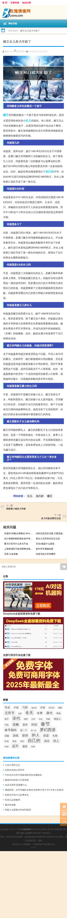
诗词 (6, 746)
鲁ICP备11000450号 (42, 833)
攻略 (15, 724)
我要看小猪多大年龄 (16, 508)
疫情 (25, 735)
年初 (40, 719)
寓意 (26, 719)
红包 (7, 741)
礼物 (55, 735)
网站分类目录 (47, 829)
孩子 (7, 718)
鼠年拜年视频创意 (44, 548)
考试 (22, 741)
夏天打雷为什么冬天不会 (16, 543)
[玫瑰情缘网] (33, 12)
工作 (33, 719)
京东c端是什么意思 (45, 543)
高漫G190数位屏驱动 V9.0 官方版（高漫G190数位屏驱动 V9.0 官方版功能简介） (19, 533)
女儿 (28, 120)
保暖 (60, 707)
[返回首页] (63, 806)
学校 (58, 713)
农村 (20, 713)
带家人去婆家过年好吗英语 (18, 809)
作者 (42, 707)
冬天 (29, 712)
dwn (11, 51)
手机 (7, 724)
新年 (25, 724)
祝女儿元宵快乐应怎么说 (48, 538)
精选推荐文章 (60, 829)
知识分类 (26, 2)
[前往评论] (63, 814)
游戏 (15, 735)
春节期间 (11, 730)
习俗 (25, 707)
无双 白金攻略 (11, 553)
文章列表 (14, 2)
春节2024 (13, 30)
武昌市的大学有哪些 (45, 553)
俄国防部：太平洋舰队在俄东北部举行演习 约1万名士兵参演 (34, 789)
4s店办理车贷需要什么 (16, 784)
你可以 (51, 707)
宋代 (16, 718)
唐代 (49, 713)
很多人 (57, 718)
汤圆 (7, 735)
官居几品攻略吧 (12, 799)
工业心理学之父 (12, 764)
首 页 (4, 2)
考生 (14, 741)
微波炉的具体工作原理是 (17, 779)
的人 (36, 735)
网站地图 (20, 833)
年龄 (48, 719)
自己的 (49, 171)
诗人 (56, 741)
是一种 (33, 730)
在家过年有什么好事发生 (17, 794)
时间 (34, 724)
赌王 (6, 115)
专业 (7, 707)
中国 (16, 707)
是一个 (23, 730)
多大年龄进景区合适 (51, 518)
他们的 (34, 708)
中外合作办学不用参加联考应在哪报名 (23, 774)
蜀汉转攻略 (10, 804)
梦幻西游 (47, 729)
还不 (15, 746)
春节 (45, 723)
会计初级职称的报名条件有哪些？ (19, 538)
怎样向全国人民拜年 (14, 769)
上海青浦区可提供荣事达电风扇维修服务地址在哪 (19, 548)
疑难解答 (29, 833)
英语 (46, 741)
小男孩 (33, 847)
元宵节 (9, 712)
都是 (24, 746)
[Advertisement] (33, 884)
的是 (46, 735)
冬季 (40, 713)
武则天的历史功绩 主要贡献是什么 (51, 533)
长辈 (33, 746)
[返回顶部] (63, 821)
